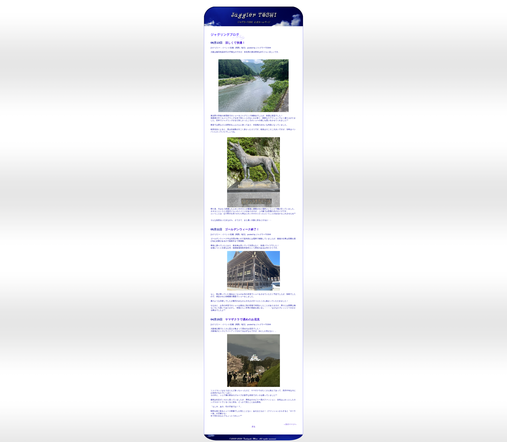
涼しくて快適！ (235, 42)
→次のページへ (289, 424)
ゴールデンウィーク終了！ (242, 229)
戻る (253, 427)
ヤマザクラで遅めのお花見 (242, 319)
